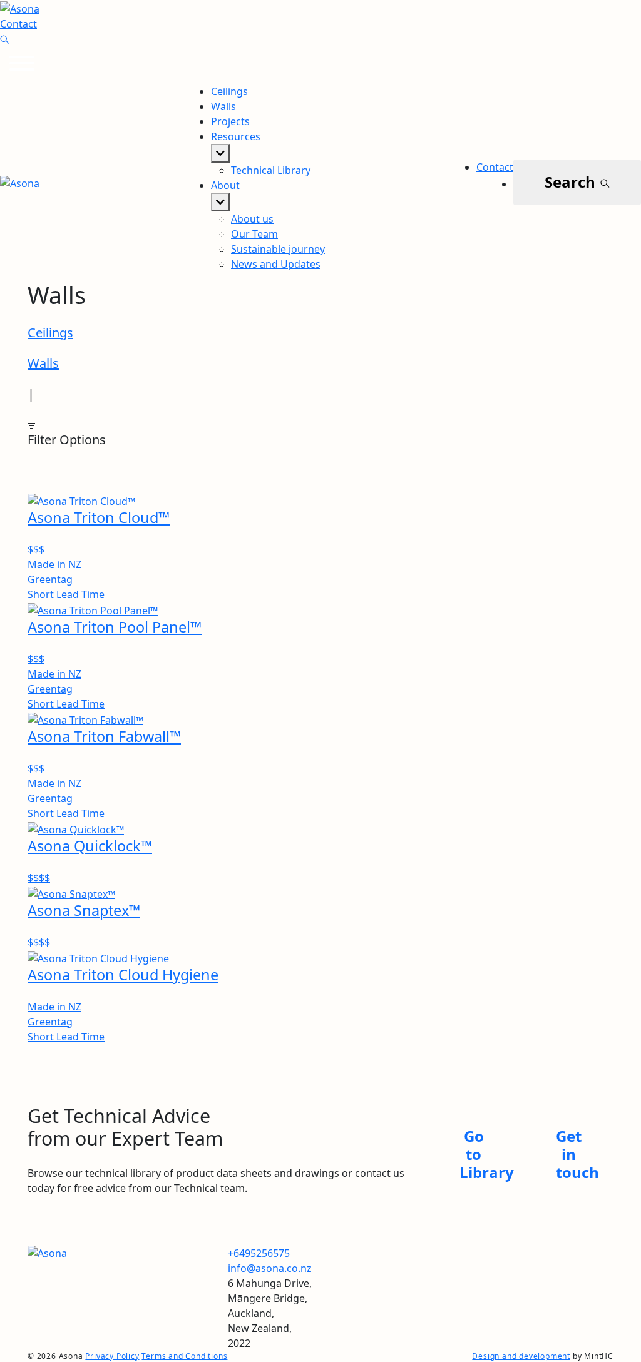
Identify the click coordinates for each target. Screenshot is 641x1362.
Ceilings (229, 91)
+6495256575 (259, 1253)
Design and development (521, 1356)
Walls (223, 106)
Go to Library (486, 1154)
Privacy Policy (112, 1356)
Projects (230, 121)
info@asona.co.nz (270, 1268)
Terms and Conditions (184, 1356)
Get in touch (577, 1154)
